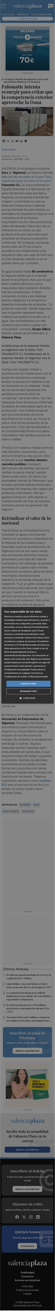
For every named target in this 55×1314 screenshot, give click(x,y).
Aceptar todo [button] (28, 683)
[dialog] (27, 655)
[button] (27, 698)
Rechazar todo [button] (28, 691)
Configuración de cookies (15, 677)
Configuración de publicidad (17, 669)
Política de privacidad (38, 677)
